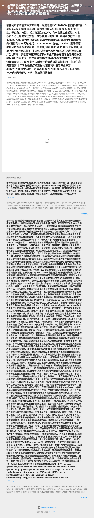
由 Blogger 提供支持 (48, 507)
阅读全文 (84, 214)
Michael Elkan (53, 512)
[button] (86, 25)
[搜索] (90, 6)
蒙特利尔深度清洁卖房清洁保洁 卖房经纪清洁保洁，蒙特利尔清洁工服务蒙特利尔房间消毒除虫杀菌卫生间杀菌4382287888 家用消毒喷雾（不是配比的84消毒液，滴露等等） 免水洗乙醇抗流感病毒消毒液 (44, 9)
